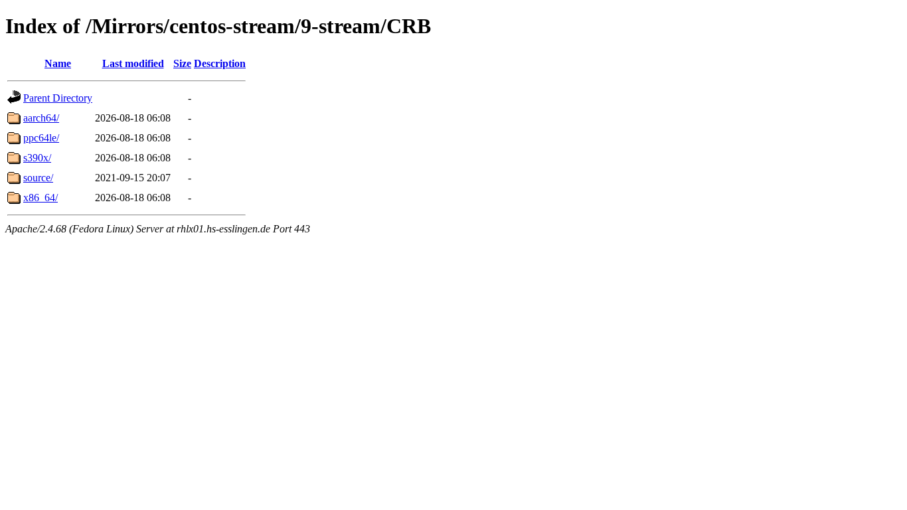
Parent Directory (57, 98)
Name (57, 63)
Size (182, 63)
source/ (38, 177)
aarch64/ (41, 118)
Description (220, 63)
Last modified (133, 63)
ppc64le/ (41, 137)
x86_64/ (40, 197)
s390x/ (37, 157)
